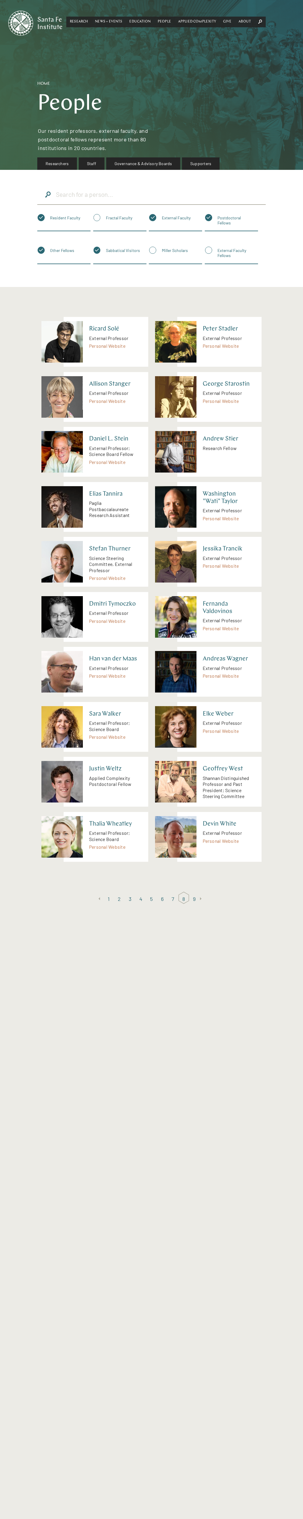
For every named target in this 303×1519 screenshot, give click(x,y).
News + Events (108, 21)
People (164, 21)
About (244, 21)
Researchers (57, 163)
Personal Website (107, 346)
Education (140, 21)
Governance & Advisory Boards (143, 163)
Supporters (200, 163)
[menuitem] (57, 163)
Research (79, 21)
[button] (78, 22)
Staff (91, 163)
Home (43, 84)
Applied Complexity (197, 21)
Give (227, 21)
